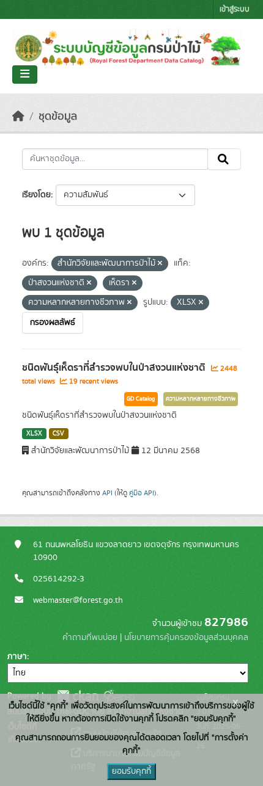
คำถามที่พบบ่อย (89, 637)
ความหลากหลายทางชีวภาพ (200, 399)
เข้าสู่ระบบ (235, 9)
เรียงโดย (36, 195)
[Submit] (224, 159)
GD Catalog (141, 399)
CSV (58, 433)
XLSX (34, 433)
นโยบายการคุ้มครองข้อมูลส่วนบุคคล (186, 637)
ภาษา (17, 656)
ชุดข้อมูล (58, 117)
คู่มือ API (141, 492)
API (107, 492)
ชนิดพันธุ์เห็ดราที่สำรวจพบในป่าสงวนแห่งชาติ (115, 368)
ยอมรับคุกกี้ (131, 771)
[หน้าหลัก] (18, 117)
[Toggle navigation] (24, 74)
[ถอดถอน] (160, 264)
